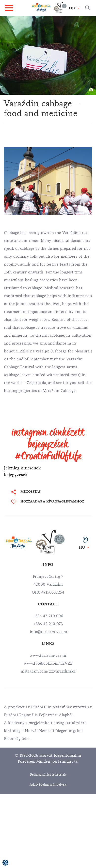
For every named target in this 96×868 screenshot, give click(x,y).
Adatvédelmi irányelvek (48, 784)
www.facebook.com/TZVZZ (48, 663)
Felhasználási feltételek (48, 774)
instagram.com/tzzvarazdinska (48, 671)
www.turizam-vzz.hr (48, 655)
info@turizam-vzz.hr (48, 631)
